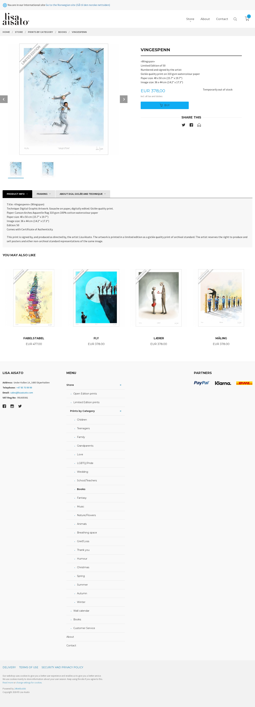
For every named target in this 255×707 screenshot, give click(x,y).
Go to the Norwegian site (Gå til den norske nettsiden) (78, 5)
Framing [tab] (42, 194)
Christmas (83, 567)
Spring (81, 576)
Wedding (82, 471)
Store (70, 385)
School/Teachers (87, 480)
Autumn (82, 593)
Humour (82, 558)
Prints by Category (82, 411)
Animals (82, 523)
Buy (167, 105)
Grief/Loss (83, 541)
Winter (81, 602)
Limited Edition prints (86, 402)
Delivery (9, 667)
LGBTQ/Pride (85, 463)
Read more (8, 682)
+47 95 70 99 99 (24, 387)
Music (80, 506)
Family (81, 437)
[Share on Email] (199, 125)
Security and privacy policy (62, 667)
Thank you (83, 550)
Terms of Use (28, 667)
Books (81, 489)
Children (82, 419)
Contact (71, 645)
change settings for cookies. (29, 682)
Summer (82, 584)
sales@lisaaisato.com (21, 392)
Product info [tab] (16, 194)
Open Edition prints (85, 393)
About (70, 636)
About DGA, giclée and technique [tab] (81, 194)
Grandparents (85, 445)
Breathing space (87, 532)
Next (124, 99)
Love (80, 454)
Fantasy (82, 497)
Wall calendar (81, 610)
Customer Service (84, 628)
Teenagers (83, 428)
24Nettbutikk (20, 688)
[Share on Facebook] (191, 125)
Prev (4, 99)
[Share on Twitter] (183, 125)
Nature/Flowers (86, 515)
